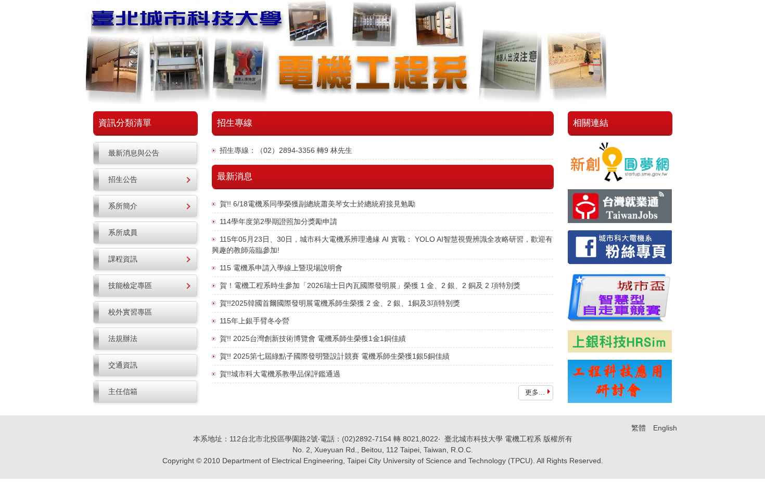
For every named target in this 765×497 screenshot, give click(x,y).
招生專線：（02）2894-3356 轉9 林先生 (286, 150)
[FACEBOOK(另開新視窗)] (620, 247)
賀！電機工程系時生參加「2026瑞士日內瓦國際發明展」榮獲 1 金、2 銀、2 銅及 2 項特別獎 (370, 285)
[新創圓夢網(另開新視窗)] (620, 161)
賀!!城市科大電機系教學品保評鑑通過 (280, 374)
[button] (145, 179)
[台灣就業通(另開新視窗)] (620, 206)
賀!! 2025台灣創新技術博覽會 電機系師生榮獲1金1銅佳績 (313, 338)
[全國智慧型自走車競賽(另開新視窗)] (620, 297)
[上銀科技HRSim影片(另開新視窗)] (620, 341)
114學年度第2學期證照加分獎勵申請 (278, 221)
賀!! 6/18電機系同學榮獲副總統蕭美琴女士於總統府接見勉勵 (317, 204)
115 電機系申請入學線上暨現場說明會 (281, 268)
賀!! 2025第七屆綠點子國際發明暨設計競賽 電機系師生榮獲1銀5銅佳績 (335, 356)
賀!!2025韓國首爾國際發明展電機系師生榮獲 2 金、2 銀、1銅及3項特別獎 (340, 303)
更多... (535, 392)
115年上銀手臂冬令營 (254, 321)
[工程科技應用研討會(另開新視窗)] (620, 381)
